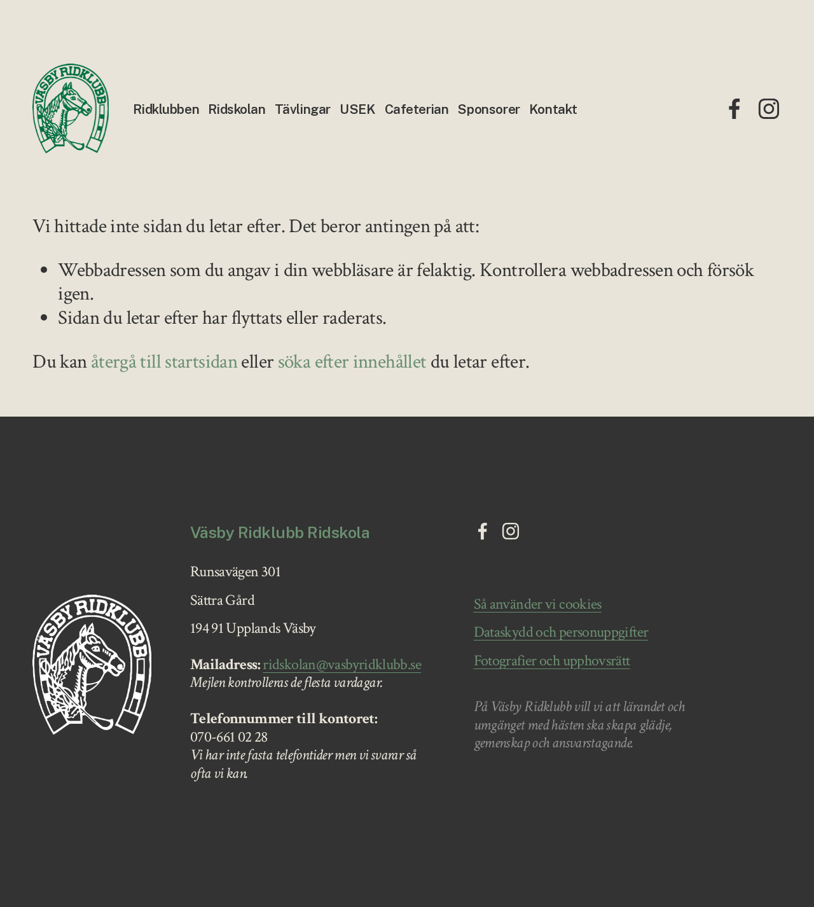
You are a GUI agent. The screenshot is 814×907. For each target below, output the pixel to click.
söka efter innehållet (352, 362)
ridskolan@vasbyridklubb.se (342, 665)
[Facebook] (734, 108)
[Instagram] (769, 108)
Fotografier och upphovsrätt (552, 661)
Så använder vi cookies (538, 604)
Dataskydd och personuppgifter (561, 632)
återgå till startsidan (164, 362)
